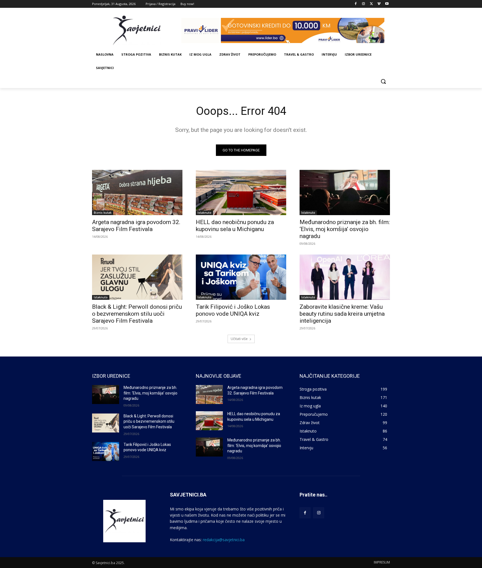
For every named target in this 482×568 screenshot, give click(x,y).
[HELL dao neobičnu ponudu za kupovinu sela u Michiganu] (241, 192)
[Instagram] (363, 4)
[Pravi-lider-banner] (285, 30)
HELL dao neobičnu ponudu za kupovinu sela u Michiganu (235, 225)
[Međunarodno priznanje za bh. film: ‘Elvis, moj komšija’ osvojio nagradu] (345, 192)
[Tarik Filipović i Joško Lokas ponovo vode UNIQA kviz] (241, 277)
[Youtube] (387, 4)
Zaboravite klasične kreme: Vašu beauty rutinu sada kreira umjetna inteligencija (342, 313)
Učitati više (239, 338)
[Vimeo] (379, 4)
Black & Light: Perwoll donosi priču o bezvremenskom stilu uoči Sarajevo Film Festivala (137, 313)
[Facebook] (356, 4)
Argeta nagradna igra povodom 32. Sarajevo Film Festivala (136, 225)
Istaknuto (204, 213)
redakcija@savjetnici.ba (224, 539)
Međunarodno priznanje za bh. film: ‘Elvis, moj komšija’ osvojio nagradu (345, 229)
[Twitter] (371, 4)
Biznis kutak (103, 213)
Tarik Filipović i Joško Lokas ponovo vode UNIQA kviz (233, 310)
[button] (383, 81)
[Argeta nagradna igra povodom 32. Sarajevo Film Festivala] (137, 192)
